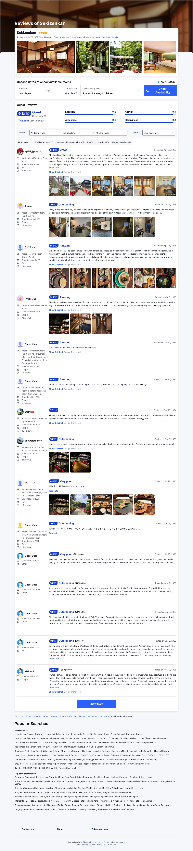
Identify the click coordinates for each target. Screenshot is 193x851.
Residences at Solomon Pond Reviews (32, 747)
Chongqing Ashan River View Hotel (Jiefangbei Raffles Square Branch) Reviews (51, 805)
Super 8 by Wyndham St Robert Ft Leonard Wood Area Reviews (110, 755)
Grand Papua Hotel (36, 759)
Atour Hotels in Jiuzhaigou (113, 801)
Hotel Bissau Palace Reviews (153, 738)
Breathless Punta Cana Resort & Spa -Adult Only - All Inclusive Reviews (47, 751)
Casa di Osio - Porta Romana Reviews (32, 755)
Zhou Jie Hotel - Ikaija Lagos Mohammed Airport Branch (40, 764)
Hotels (28, 716)
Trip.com (19, 716)
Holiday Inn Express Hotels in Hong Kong (79, 801)
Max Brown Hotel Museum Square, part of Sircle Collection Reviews (83, 747)
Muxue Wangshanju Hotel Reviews (105, 805)
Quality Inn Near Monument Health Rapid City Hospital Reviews (141, 751)
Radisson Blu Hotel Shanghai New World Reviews (146, 805)
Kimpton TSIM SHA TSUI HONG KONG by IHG (36, 768)
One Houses (20, 759)
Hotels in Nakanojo (87, 716)
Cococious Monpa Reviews (143, 742)
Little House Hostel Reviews (27, 742)
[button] (169, 4)
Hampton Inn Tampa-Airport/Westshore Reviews (37, 738)
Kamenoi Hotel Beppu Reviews (83, 742)
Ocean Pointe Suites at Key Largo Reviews (123, 734)
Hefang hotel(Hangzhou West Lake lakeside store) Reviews (107, 809)
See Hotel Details (110, 37)
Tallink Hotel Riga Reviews (54, 742)
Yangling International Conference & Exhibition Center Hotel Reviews (46, 809)
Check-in (23, 88)
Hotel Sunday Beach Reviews (65, 755)
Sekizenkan (104, 716)
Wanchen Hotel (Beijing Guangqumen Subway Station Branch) (96, 764)
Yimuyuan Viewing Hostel (139, 764)
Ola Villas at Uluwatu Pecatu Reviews (78, 738)
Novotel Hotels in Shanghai (139, 801)
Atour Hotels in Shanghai (126, 796)
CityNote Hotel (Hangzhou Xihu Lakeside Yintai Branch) (131, 759)
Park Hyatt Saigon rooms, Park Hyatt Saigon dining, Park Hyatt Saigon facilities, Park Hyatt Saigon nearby (64, 796)
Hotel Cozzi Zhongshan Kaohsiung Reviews (117, 738)
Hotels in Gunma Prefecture (63, 716)
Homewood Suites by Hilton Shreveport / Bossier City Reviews (73, 734)
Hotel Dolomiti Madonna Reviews (114, 742)
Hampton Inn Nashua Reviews (28, 734)
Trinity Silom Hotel (67, 768)
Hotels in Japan (41, 716)
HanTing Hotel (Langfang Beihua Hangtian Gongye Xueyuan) (76, 759)
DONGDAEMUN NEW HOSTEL (156, 755)
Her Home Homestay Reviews (95, 751)
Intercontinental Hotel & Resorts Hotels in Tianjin (37, 801)
